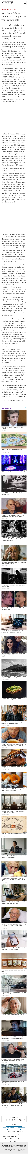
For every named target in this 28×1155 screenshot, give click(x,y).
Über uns (21, 1136)
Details (19, 1150)
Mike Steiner (19, 1138)
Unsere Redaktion (9, 1138)
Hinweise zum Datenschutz (10, 1136)
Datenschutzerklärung (13, 1134)
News (8, 1131)
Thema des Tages (5, 9)
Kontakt (13, 1131)
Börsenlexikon (14, 1117)
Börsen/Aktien (13, 9)
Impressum (20, 1131)
